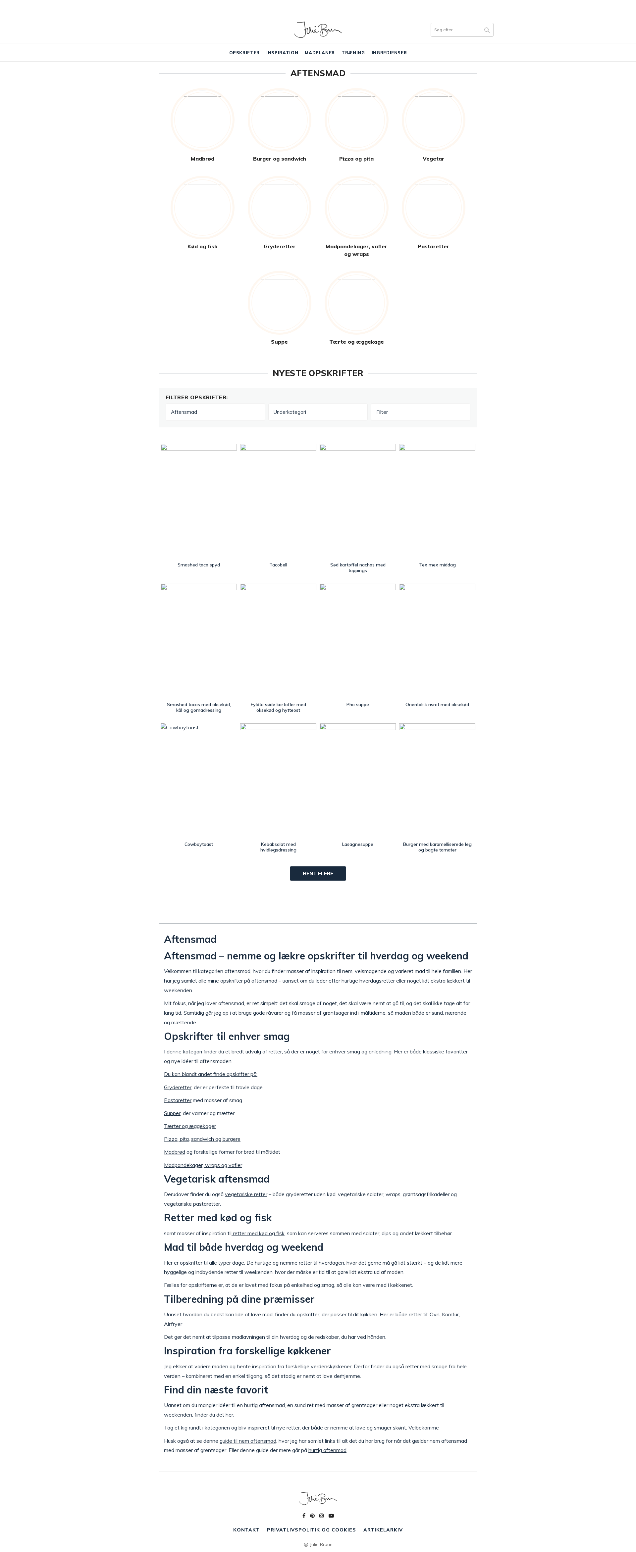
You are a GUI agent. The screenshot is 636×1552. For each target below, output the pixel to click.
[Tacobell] (278, 501)
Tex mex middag (437, 565)
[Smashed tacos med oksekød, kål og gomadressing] (199, 641)
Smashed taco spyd (199, 565)
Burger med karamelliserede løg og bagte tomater (437, 847)
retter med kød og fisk (258, 1233)
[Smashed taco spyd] (199, 501)
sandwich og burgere (215, 1139)
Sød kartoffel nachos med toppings (358, 567)
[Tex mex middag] (437, 501)
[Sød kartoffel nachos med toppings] (358, 501)
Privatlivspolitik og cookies (311, 1530)
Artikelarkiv (383, 1530)
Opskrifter (244, 52)
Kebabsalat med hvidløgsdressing (278, 847)
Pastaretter (177, 1100)
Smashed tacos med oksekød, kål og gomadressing (199, 707)
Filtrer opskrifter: (197, 397)
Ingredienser (389, 52)
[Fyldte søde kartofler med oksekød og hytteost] (278, 641)
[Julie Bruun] (318, 30)
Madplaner (320, 52)
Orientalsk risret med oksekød (437, 704)
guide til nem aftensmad (248, 1440)
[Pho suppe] (358, 641)
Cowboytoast (199, 844)
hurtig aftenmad (327, 1450)
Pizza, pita (176, 1139)
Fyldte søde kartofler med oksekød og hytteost (278, 707)
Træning (353, 52)
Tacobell (278, 565)
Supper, (173, 1113)
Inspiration (282, 52)
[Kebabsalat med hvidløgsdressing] (278, 780)
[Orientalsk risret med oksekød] (437, 641)
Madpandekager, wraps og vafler (203, 1165)
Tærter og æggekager (190, 1126)
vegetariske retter (246, 1194)
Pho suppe (357, 704)
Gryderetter (177, 1087)
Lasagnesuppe (357, 844)
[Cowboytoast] (199, 780)
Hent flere (318, 873)
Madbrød (174, 1151)
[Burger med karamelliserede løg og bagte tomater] (437, 780)
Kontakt (246, 1530)
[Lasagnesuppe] (358, 780)
